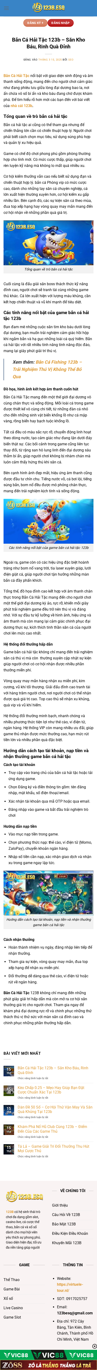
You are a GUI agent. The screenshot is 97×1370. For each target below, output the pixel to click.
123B (10, 1212)
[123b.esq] (48, 8)
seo (71, 59)
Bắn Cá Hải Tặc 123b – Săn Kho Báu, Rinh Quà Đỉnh (53, 1070)
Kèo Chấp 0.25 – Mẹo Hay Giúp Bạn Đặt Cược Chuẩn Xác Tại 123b (51, 1089)
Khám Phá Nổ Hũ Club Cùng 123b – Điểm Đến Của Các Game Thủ (52, 1128)
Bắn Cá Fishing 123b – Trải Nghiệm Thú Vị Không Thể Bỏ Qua (47, 369)
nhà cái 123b (21, 106)
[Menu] (6, 8)
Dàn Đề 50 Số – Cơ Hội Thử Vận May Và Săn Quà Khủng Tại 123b (55, 1109)
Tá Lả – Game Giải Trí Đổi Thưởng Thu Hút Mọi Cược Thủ (53, 1148)
